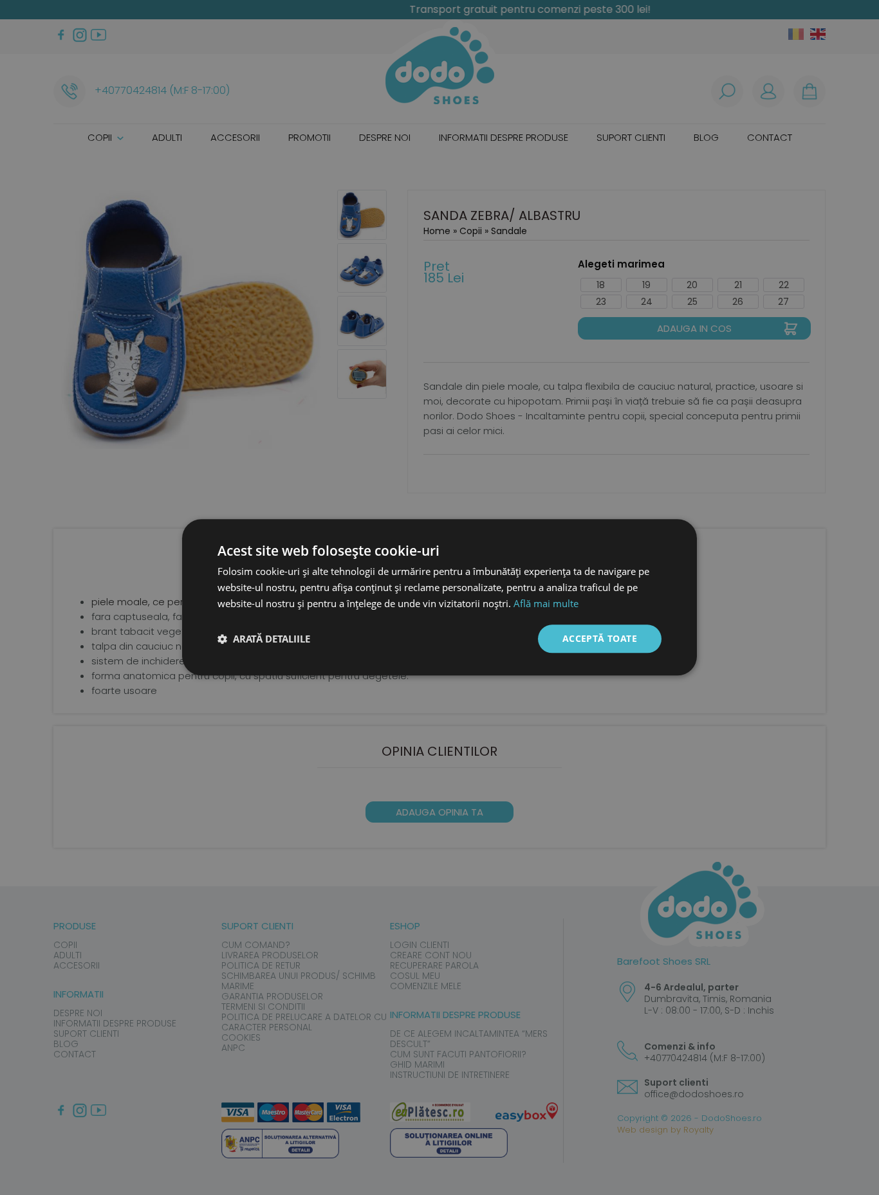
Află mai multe (546, 603)
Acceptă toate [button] (599, 638)
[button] (263, 639)
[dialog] (439, 597)
